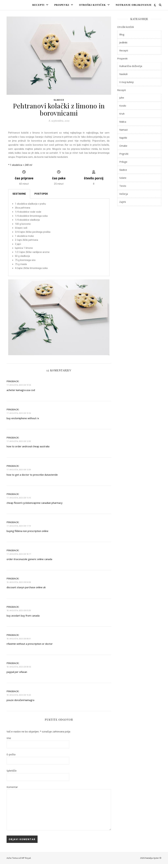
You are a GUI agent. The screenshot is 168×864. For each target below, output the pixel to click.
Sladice (59, 100)
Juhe (121, 97)
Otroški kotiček (92, 5)
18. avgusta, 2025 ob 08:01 (19, 638)
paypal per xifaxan (17, 671)
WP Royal (26, 857)
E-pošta (11, 754)
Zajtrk (122, 201)
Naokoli (123, 74)
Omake (123, 145)
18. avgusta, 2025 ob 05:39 (19, 610)
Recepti (38, 5)
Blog (121, 34)
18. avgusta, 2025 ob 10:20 (19, 695)
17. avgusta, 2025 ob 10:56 (19, 413)
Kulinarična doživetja (130, 66)
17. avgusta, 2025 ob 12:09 (19, 441)
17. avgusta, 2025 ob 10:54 (19, 385)
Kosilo (122, 105)
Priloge (123, 161)
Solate (122, 177)
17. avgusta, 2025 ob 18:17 (19, 554)
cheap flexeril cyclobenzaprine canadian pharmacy (35, 502)
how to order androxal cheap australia (28, 446)
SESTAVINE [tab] (19, 193)
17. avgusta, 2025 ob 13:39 (19, 469)
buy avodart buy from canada (23, 615)
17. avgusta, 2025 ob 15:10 (19, 497)
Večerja (123, 193)
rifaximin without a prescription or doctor (30, 643)
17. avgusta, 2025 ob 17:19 (19, 526)
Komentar (12, 787)
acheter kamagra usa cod (21, 390)
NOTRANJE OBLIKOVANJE (134, 5)
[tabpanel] (58, 237)
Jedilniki (123, 42)
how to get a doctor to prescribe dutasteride (32, 474)
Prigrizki (123, 153)
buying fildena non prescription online (27, 531)
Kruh (122, 113)
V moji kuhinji (126, 82)
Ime (9, 738)
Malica (122, 121)
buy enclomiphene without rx (23, 418)
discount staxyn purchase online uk (26, 587)
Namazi (123, 129)
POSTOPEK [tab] (41, 193)
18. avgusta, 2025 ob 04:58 (19, 582)
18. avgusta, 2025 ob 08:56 (19, 666)
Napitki (123, 137)
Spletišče (12, 770)
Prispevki (61, 5)
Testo (122, 185)
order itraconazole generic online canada (29, 559)
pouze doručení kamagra (20, 700)
